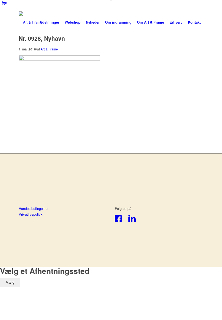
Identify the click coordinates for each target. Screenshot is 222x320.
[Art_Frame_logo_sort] (30, 22)
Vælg (10, 282)
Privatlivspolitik (31, 214)
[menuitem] (49, 22)
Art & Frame (49, 49)
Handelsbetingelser (33, 208)
